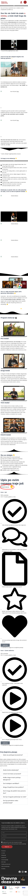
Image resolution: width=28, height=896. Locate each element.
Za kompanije (4, 859)
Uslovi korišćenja (5, 866)
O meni (3, 853)
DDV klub (3, 862)
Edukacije (3, 855)
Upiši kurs (5, 645)
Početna (3, 850)
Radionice (3, 857)
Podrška (3, 868)
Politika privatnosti (5, 864)
